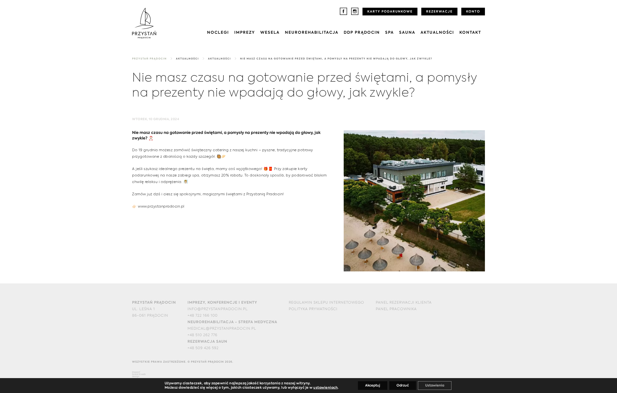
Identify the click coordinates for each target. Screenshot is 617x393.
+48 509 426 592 (203, 348)
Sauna (407, 33)
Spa (389, 33)
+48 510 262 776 (202, 335)
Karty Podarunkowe (390, 11)
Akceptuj (372, 385)
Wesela (270, 33)
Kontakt (470, 33)
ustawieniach (325, 387)
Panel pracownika (396, 309)
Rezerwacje (439, 11)
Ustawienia (434, 385)
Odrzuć (402, 385)
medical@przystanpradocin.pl (222, 328)
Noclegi (218, 33)
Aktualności (437, 33)
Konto (473, 11)
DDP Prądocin (362, 33)
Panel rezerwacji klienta (404, 302)
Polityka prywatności (313, 309)
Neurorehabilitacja (311, 33)
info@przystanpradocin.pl (218, 309)
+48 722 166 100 (203, 315)
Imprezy (244, 33)
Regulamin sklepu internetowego (326, 302)
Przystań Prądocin (149, 59)
